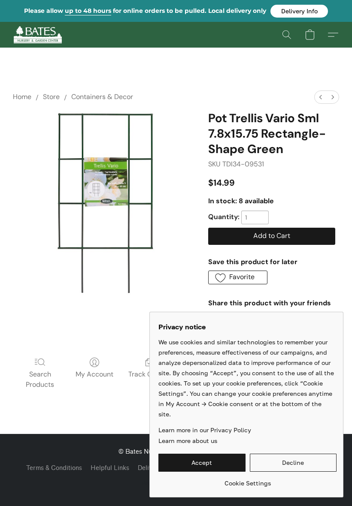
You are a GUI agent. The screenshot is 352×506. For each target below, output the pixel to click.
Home (22, 96)
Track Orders (148, 374)
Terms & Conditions (54, 468)
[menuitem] (321, 97)
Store (51, 96)
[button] (299, 11)
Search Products (40, 379)
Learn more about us (187, 440)
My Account (94, 374)
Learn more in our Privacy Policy (204, 430)
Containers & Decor (102, 96)
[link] (247, 480)
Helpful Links (110, 468)
